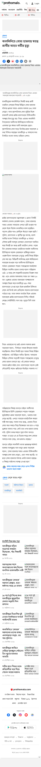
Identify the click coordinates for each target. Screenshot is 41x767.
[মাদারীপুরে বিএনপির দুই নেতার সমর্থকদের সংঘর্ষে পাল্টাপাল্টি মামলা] (32, 619)
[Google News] (32, 715)
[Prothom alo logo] (20, 690)
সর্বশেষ (4, 10)
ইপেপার (34, 699)
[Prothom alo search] (26, 3)
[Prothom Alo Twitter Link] (15, 715)
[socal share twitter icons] (9, 62)
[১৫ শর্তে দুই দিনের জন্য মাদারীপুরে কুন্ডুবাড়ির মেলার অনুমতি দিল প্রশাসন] (32, 601)
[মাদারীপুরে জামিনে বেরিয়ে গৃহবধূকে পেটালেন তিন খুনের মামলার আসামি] (32, 654)
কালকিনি (19, 491)
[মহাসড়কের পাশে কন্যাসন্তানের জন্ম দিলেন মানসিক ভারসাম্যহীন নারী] (32, 569)
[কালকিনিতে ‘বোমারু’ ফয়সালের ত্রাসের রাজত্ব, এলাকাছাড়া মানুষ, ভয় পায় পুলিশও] (32, 635)
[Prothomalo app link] (12, 728)
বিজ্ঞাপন (20, 737)
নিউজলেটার (29, 741)
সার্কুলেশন (30, 737)
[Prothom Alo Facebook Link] (10, 715)
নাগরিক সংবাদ (9, 694)
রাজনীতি (19, 10)
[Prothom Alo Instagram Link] (21, 715)
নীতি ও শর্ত (8, 741)
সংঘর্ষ (6, 485)
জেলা (4, 36)
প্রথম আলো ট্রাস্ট (8, 699)
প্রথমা (14, 703)
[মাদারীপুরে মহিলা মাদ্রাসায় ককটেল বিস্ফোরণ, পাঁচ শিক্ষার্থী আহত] (32, 552)
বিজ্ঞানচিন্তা (31, 694)
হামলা (31, 485)
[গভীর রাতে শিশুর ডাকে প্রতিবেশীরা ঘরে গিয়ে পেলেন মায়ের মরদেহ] (32, 671)
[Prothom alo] (11, 3)
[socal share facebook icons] (4, 62)
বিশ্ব (25, 10)
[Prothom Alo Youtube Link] (27, 715)
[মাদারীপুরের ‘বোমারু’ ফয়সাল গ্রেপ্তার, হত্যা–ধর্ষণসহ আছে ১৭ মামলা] (32, 585)
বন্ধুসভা (17, 699)
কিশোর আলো (20, 694)
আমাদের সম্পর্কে (9, 737)
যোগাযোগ (18, 741)
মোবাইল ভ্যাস (22, 703)
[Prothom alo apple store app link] (28, 728)
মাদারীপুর (8, 491)
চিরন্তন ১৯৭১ (25, 699)
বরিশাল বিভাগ (18, 485)
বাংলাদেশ (11, 10)
